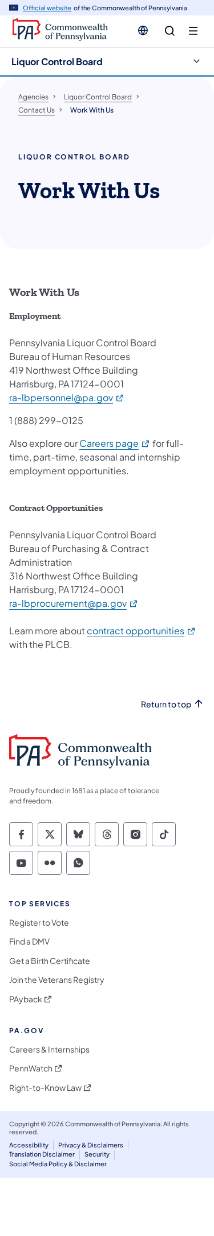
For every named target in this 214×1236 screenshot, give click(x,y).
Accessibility (29, 1145)
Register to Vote (39, 922)
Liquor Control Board (57, 61)
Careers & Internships (49, 1049)
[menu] (193, 31)
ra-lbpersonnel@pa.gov (67, 397)
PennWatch (31, 1068)
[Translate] (143, 30)
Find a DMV (29, 941)
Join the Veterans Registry (56, 980)
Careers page (115, 443)
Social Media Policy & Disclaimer (58, 1163)
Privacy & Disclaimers (90, 1145)
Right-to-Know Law (45, 1088)
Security (97, 1154)
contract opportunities (141, 631)
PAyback (25, 999)
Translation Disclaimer (42, 1154)
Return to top (166, 704)
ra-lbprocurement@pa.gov (74, 603)
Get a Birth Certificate (49, 961)
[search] (169, 31)
